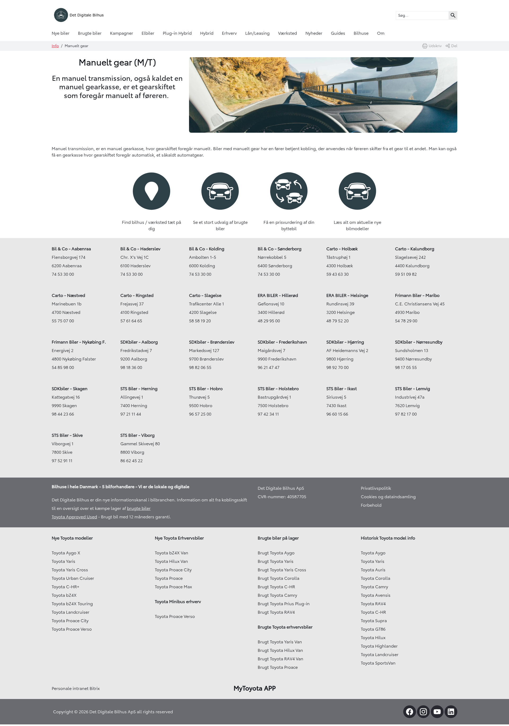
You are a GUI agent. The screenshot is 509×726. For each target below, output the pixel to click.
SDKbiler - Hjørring (345, 342)
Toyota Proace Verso (72, 629)
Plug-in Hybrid (177, 33)
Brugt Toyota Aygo (276, 552)
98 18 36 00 (131, 367)
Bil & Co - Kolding (206, 248)
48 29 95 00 (269, 320)
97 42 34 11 (268, 414)
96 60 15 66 (337, 414)
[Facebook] (409, 711)
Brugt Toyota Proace (278, 667)
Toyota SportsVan (378, 663)
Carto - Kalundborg (414, 248)
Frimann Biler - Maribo (417, 295)
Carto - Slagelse (205, 295)
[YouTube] (437, 711)
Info (55, 45)
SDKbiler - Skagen (69, 388)
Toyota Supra (374, 620)
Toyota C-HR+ (65, 586)
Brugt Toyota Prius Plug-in (284, 603)
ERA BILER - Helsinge (347, 295)
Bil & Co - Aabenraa (71, 248)
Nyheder (313, 33)
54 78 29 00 (406, 320)
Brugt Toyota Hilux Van (280, 650)
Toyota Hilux (373, 637)
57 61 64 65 (131, 320)
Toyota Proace (169, 578)
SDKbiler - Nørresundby (418, 342)
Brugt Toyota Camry (277, 595)
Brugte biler (90, 33)
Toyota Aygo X (66, 552)
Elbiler (148, 33)
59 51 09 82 (406, 274)
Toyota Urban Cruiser (73, 578)
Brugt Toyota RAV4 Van (280, 658)
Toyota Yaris (63, 561)
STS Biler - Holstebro (278, 388)
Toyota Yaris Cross (70, 569)
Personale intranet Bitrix (76, 688)
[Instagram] (423, 711)
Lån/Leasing (257, 33)
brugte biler (139, 508)
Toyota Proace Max (173, 586)
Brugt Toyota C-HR (276, 586)
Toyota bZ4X (64, 595)
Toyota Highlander (379, 646)
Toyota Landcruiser (70, 612)
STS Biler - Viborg (137, 435)
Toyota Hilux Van (171, 561)
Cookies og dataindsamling (388, 496)
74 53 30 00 (63, 274)
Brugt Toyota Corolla (278, 578)
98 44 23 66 (63, 414)
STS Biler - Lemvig (412, 388)
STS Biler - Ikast (341, 388)
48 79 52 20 (337, 320)
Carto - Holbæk (342, 248)
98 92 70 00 (337, 367)
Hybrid (206, 33)
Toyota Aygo (373, 552)
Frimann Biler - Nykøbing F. (79, 342)
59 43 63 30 (337, 274)
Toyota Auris (373, 569)
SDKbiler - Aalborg (139, 342)
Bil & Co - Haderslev (140, 248)
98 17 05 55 (406, 367)
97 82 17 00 (406, 414)
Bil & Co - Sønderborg (279, 248)
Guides (338, 33)
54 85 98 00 (63, 367)
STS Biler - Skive (67, 435)
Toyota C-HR (373, 612)
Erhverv (229, 33)
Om (380, 33)
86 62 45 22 (131, 460)
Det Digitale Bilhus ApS (281, 488)
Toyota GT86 (373, 629)
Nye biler (60, 33)
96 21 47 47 (268, 367)
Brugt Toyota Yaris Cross (282, 569)
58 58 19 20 (200, 320)
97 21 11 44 (130, 414)
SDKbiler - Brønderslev (211, 342)
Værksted (287, 33)
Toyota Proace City (70, 620)
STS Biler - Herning (138, 388)
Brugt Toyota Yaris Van (280, 641)
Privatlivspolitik (376, 488)
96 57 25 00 (200, 414)
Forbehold (371, 505)
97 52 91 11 (62, 460)
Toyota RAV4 (373, 603)
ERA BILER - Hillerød (278, 295)
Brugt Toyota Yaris (275, 561)
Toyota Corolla (375, 578)
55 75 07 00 (63, 320)
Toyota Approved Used (74, 516)
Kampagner (121, 33)
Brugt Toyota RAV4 (276, 612)
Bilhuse (361, 33)
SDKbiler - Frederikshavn (282, 342)
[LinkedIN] (451, 711)
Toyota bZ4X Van (171, 552)
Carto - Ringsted (136, 295)
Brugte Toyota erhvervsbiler (285, 627)
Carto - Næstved (68, 295)
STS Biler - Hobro (206, 388)
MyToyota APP (255, 688)
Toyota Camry (374, 586)
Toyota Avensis (375, 595)
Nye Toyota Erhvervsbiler (179, 538)
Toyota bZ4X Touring (72, 603)
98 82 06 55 (200, 367)
